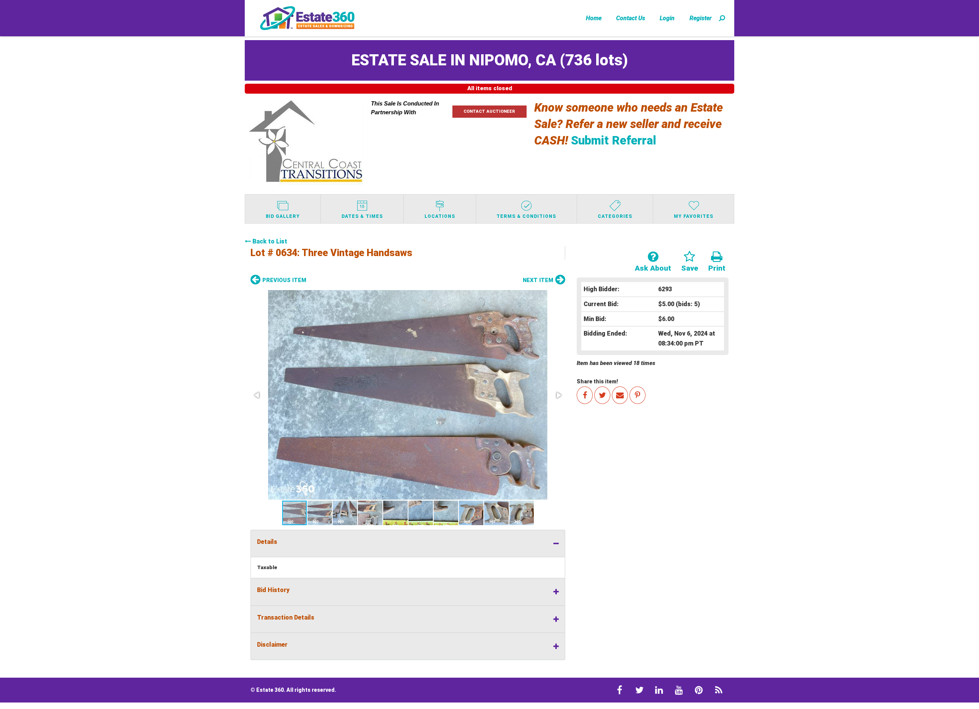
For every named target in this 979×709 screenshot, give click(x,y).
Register (701, 18)
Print (716, 268)
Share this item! (597, 381)
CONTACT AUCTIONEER (489, 111)
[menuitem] (594, 18)
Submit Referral (613, 140)
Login (667, 18)
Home (594, 18)
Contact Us (630, 18)
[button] (407, 395)
